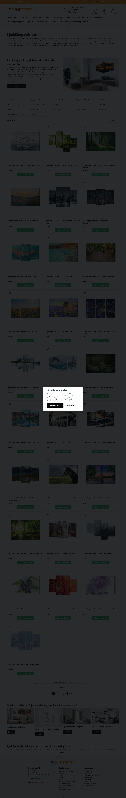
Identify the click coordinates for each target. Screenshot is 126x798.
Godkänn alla (54, 405)
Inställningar (71, 405)
